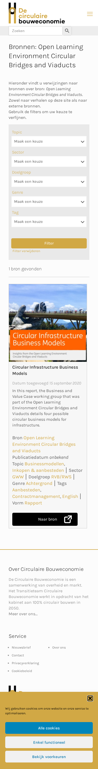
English (70, 496)
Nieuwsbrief (21, 647)
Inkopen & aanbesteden (38, 470)
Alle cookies (49, 728)
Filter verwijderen (26, 251)
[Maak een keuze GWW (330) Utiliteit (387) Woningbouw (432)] (49, 161)
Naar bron (47, 519)
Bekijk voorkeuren (49, 756)
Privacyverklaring (25, 663)
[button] (90, 698)
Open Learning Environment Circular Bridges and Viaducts (44, 444)
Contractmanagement (36, 496)
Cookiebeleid (22, 671)
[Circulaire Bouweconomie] (37, 22)
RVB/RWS (61, 477)
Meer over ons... (23, 613)
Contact (18, 655)
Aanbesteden (26, 490)
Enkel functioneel (49, 742)
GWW (18, 477)
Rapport (33, 503)
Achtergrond (39, 483)
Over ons (59, 647)
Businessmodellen (44, 464)
